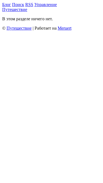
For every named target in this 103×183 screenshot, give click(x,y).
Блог (6, 4)
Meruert (64, 28)
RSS (29, 4)
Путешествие (14, 9)
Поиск (18, 4)
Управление (45, 4)
